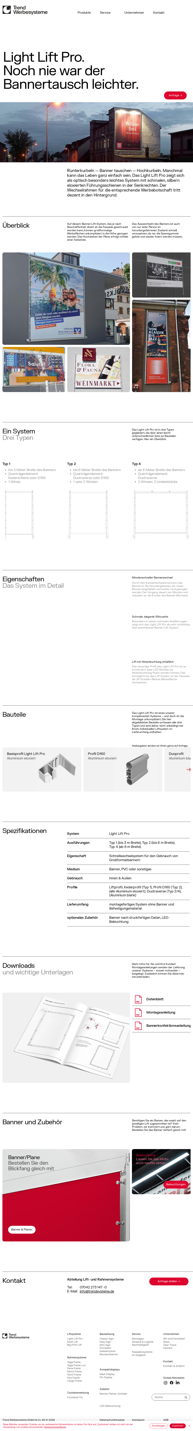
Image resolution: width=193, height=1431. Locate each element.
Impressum (138, 1420)
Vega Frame (74, 1362)
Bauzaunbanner (109, 1354)
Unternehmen (134, 13)
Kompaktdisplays (110, 1369)
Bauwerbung (107, 1334)
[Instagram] (165, 1382)
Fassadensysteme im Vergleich (142, 1354)
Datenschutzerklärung (55, 1427)
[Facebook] (171, 1382)
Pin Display (106, 1377)
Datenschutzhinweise (112, 1420)
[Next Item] (188, 769)
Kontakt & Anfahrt (174, 1366)
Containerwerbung (78, 1392)
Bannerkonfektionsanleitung (168, 1026)
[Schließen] (189, 1426)
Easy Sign (105, 1341)
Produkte (84, 13)
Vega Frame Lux (76, 1365)
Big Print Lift (74, 1344)
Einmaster (105, 1348)
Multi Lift (72, 1341)
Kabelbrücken (108, 1351)
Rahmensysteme (76, 1357)
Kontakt (159, 13)
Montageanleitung (160, 1012)
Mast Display (107, 1374)
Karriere (167, 1348)
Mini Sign (105, 1345)
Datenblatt (154, 999)
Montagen (138, 1338)
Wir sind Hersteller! (174, 1338)
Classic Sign (107, 1338)
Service (105, 13)
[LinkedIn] (177, 1382)
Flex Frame (73, 1377)
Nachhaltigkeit (140, 1344)
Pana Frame (74, 1368)
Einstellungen (158, 1426)
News (166, 1341)
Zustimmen (177, 1426)
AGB (165, 1420)
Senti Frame (74, 1374)
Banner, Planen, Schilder (113, 1393)
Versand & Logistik (142, 1341)
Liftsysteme (74, 1334)
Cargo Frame (74, 1380)
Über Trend (169, 1345)
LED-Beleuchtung (110, 1406)
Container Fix (75, 1397)
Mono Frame (74, 1371)
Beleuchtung (145, 1155)
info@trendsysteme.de (97, 1291)
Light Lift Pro (74, 1338)
